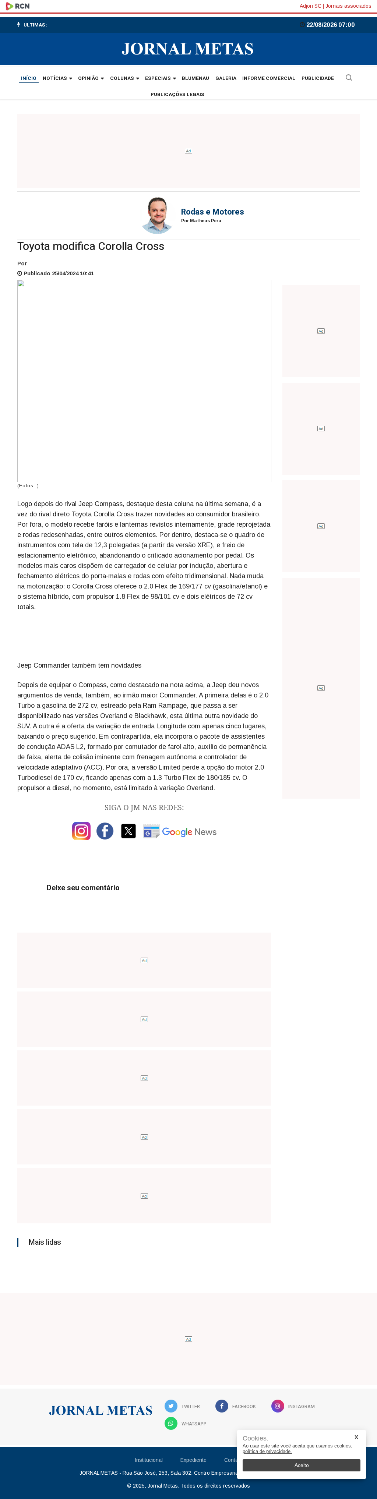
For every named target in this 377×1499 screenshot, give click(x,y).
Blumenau (195, 78)
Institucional (149, 1460)
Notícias (55, 78)
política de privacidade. (267, 1451)
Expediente (193, 1460)
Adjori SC (310, 6)
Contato (233, 1460)
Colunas (122, 78)
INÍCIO (28, 78)
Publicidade (318, 78)
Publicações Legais (177, 94)
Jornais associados (348, 6)
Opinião (88, 78)
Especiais (158, 78)
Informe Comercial (268, 78)
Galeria (225, 78)
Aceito (302, 1465)
